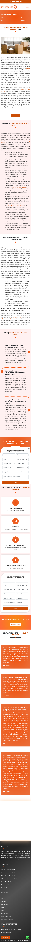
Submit (15, 482)
